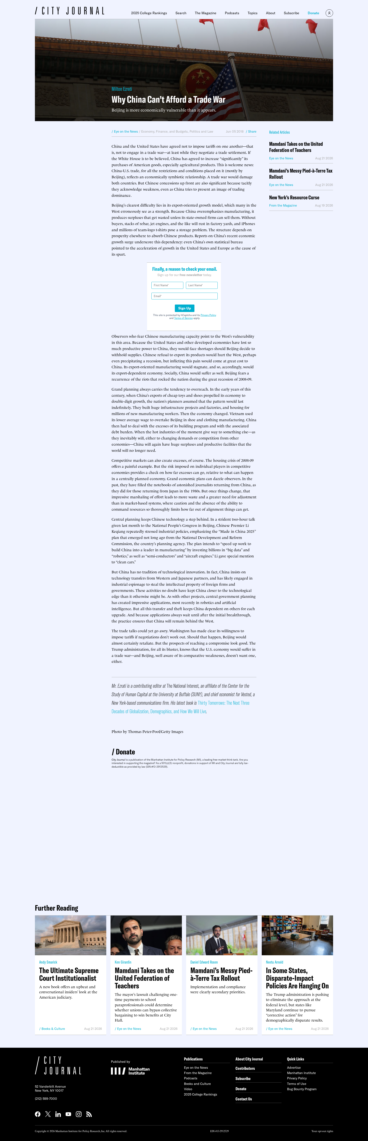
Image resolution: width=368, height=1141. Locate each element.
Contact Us (244, 1098)
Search (180, 13)
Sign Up (184, 308)
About (270, 13)
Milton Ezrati (122, 88)
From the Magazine (198, 1073)
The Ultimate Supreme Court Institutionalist (69, 974)
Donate (313, 13)
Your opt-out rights (322, 1131)
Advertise (294, 1068)
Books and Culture (197, 1084)
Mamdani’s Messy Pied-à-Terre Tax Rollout (300, 174)
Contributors (245, 1068)
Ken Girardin (123, 962)
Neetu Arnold (274, 962)
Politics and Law (201, 131)
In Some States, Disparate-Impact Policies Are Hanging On (297, 978)
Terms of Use (296, 1084)
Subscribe (291, 13)
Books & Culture (53, 1029)
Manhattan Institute (301, 1073)
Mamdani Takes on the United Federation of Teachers (296, 147)
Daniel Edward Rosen (204, 962)
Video (188, 1089)
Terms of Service (183, 318)
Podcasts (232, 13)
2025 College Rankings (149, 13)
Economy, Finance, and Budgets (164, 131)
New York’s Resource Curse (294, 197)
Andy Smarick (48, 962)
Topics (252, 13)
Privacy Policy (208, 315)
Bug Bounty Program (302, 1089)
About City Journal (249, 1059)
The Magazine (205, 13)
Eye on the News (129, 1029)
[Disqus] (184, 834)
